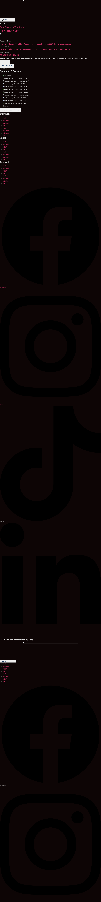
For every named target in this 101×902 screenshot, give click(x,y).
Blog (4, 125)
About (4, 119)
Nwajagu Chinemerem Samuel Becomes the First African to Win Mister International (35, 49)
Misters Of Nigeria (9, 54)
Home (4, 117)
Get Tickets (6, 123)
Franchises (6, 120)
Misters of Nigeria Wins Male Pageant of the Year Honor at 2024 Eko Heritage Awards (35, 44)
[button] (3, 68)
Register (5, 122)
